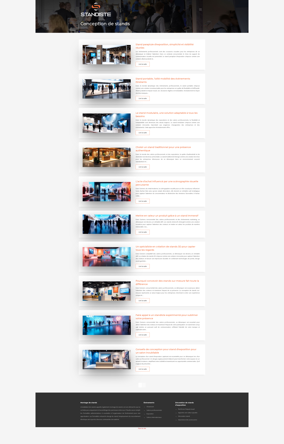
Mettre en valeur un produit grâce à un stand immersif (167, 215)
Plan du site (142, 428)
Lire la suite (143, 64)
